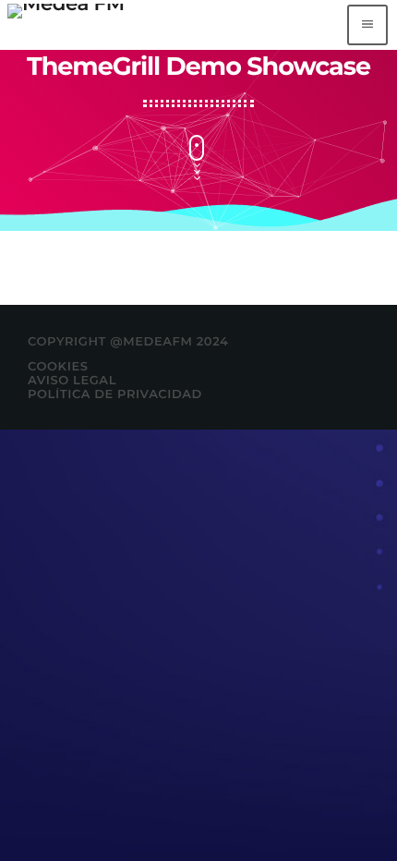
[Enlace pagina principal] (66, 25)
